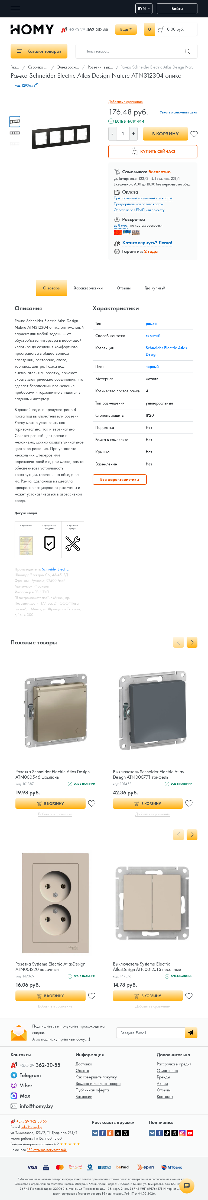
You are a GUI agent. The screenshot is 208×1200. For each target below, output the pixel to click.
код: (24, 85)
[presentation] (178, 642)
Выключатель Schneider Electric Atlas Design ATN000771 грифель (148, 774)
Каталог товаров (43, 51)
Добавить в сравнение (125, 101)
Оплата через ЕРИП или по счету (139, 209)
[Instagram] (182, 1133)
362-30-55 (89, 29)
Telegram (30, 1075)
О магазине (167, 1070)
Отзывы (164, 1090)
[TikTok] (167, 1133)
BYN (142, 8)
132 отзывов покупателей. (47, 1149)
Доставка (84, 1064)
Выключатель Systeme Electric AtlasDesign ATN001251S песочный (147, 966)
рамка (151, 323)
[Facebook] (159, 1133)
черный (152, 366)
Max (25, 1095)
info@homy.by (36, 1106)
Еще (124, 29)
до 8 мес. (121, 225)
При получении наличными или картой (143, 197)
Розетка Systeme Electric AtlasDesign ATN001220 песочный (50, 966)
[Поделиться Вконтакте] (95, 1133)
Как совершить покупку (96, 1077)
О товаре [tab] (51, 288)
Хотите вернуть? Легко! (147, 242)
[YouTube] (190, 1133)
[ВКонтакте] (152, 1133)
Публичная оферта (92, 1090)
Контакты (165, 1096)
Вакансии (84, 1096)
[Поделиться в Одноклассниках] (110, 1133)
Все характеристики (119, 479)
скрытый (153, 335)
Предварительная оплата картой (139, 203)
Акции (162, 1083)
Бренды (163, 1077)
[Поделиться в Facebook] (102, 1133)
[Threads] (174, 1133)
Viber (26, 1085)
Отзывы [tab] (124, 288)
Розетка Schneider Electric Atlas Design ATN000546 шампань (52, 774)
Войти (177, 8)
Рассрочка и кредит (174, 1064)
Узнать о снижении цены (178, 112)
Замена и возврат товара (98, 1083)
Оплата (82, 1070)
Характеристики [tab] (88, 288)
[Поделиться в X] (118, 1133)
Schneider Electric (55, 569)
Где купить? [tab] (155, 288)
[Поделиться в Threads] (125, 1133)
